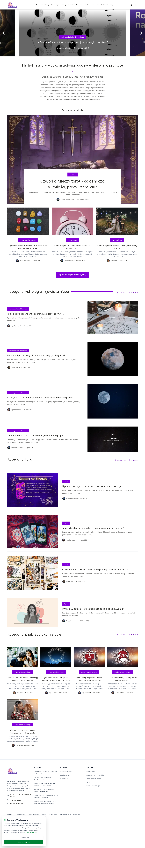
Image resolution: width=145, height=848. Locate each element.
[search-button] (131, 5)
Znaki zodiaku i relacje (87, 5)
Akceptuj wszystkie (24, 842)
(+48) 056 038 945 (16, 800)
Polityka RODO (53, 814)
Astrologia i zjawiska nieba (69, 5)
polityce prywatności (30, 832)
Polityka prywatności (33, 814)
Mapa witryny (77, 814)
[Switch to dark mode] (136, 5)
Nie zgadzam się (23, 837)
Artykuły (37, 767)
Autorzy (63, 767)
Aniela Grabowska (66, 771)
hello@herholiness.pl (16, 803)
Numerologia (55, 5)
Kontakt (44, 814)
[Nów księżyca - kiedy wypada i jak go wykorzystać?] (72, 32)
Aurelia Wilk (64, 778)
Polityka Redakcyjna (65, 814)
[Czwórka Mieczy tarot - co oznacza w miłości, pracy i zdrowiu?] (72, 159)
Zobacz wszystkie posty (126, 292)
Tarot (97, 5)
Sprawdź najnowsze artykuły (72, 274)
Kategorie (91, 767)
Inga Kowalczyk (65, 775)
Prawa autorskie (20, 814)
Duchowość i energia (107, 5)
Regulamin (10, 814)
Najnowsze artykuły (42, 5)
